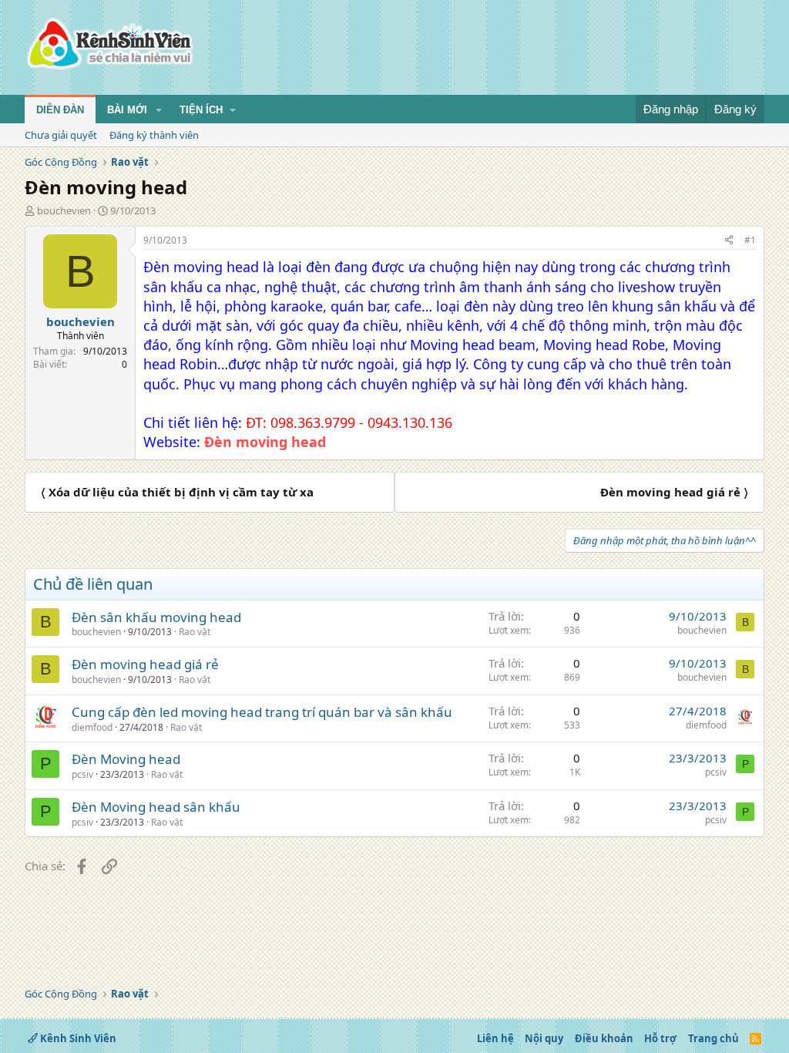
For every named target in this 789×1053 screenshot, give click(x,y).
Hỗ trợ (660, 1038)
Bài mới (127, 110)
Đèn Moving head (126, 759)
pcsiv (82, 774)
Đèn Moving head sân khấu (156, 807)
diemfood (92, 727)
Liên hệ (495, 1038)
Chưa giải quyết (61, 135)
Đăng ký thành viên (154, 135)
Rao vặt (194, 631)
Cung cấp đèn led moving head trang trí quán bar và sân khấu (262, 712)
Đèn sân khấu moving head (156, 617)
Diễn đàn (60, 110)
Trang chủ (713, 1038)
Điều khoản (604, 1038)
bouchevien (64, 210)
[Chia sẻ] (729, 241)
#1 (750, 240)
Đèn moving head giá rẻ (145, 664)
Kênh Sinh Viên (77, 1038)
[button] (159, 110)
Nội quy (544, 1038)
